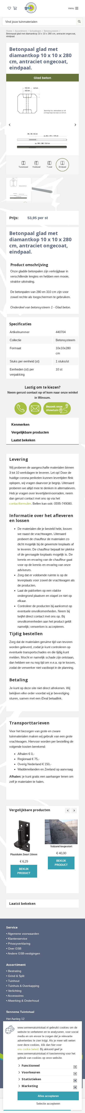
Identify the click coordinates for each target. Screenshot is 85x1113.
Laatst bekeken (23, 440)
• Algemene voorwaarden (22, 933)
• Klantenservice (16, 938)
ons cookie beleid (28, 1049)
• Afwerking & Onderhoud (22, 1000)
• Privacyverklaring (18, 943)
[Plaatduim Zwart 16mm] (23, 835)
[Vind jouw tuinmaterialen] (79, 21)
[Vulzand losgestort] (61, 831)
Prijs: (14, 218)
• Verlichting (13, 990)
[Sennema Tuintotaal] (30, 7)
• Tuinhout (12, 981)
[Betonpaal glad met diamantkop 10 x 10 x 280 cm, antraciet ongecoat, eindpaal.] (42, 124)
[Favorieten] (9, 8)
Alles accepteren (48, 1096)
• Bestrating (13, 971)
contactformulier (20, 503)
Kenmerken (20, 424)
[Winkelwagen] (15, 8)
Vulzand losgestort (61, 846)
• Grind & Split (15, 976)
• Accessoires (15, 995)
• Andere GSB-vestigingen (23, 953)
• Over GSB (13, 948)
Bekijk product (23, 871)
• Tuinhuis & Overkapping (22, 985)
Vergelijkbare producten (30, 432)
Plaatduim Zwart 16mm (23, 854)
